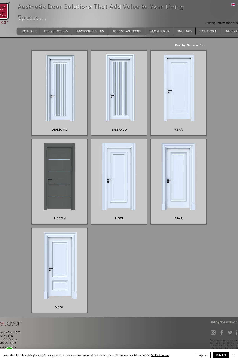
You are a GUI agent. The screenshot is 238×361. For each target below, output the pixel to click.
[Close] (233, 355)
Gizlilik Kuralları (160, 355)
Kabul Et (221, 355)
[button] (56, 31)
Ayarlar (203, 355)
